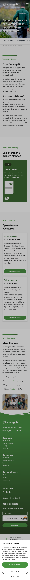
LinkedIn (14, 385)
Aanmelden (15, 525)
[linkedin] (10, 492)
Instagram (16, 381)
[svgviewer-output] (10, 3)
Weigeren (15, 571)
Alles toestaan (15, 565)
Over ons (7, 45)
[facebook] (3, 492)
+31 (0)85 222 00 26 (11, 430)
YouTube (13, 389)
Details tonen (15, 576)
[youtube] (7, 492)
